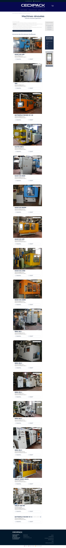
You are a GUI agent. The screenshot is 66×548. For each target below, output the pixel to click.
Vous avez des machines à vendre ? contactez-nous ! (22, 30)
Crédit (53, 541)
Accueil (13, 13)
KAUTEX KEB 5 (19, 147)
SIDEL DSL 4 (18, 392)
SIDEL (47, 46)
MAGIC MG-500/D (20, 176)
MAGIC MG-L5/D (19, 54)
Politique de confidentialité (49, 538)
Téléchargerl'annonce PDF (18, 59)
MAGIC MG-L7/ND (20, 270)
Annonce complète (36, 38)
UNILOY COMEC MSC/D (22, 479)
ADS (16, 83)
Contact (52, 535)
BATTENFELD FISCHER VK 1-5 (23, 517)
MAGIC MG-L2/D (19, 239)
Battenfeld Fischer (49, 41)
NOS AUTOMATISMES (50, 65)
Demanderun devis (31, 59)
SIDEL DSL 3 (18, 418)
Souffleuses (20, 13)
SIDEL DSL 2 (18, 363)
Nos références (51, 536)
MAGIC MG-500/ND (20, 207)
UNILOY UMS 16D (20, 505)
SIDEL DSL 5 (18, 450)
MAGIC (47, 44)
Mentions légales (51, 539)
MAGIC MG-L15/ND (20, 300)
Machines (16, 13)
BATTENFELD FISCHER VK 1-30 (24, 115)
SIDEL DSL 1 (18, 331)
